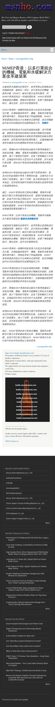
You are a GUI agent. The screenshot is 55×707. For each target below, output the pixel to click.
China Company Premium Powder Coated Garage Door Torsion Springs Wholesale (26, 581)
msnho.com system (20, 699)
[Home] (27, 7)
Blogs (11, 58)
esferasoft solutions (13, 478)
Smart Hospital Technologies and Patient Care (24, 623)
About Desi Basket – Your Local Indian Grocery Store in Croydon (27, 664)
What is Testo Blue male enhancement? (22, 651)
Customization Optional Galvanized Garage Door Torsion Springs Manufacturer (25, 603)
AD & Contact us (11, 441)
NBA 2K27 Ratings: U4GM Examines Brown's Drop (26, 670)
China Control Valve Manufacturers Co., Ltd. (23, 508)
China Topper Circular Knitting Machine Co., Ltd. (25, 503)
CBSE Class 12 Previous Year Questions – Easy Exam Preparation (27, 657)
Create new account (17, 33)
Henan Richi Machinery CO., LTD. (19, 472)
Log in (4, 33)
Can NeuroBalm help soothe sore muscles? (23, 646)
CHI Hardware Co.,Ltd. (15, 513)
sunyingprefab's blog (24, 58)
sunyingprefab (17, 82)
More (48, 523)
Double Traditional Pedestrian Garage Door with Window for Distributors (25, 574)
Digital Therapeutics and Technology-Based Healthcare (23, 629)
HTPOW (9, 483)
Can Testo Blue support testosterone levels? (23, 641)
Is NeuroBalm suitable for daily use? (20, 635)
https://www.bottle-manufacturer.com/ (19, 353)
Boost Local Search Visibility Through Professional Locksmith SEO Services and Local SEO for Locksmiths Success (26, 677)
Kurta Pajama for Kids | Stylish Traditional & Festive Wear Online (26, 567)
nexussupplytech (13, 488)
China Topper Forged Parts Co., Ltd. (20, 518)
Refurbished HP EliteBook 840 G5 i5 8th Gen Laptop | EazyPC (27, 538)
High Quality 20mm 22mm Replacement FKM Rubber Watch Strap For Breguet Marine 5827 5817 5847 (27, 553)
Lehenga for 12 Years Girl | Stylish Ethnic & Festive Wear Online (26, 560)
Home (3, 58)
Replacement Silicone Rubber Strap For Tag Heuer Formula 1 (26, 596)
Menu (4, 49)
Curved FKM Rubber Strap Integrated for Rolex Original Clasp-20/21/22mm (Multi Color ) (24, 589)
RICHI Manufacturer (14, 493)
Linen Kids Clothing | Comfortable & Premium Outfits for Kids (27, 545)
